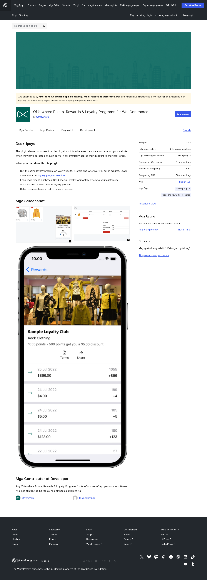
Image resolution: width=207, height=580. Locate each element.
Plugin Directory (20, 15)
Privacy (16, 544)
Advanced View (147, 203)
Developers (92, 539)
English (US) (185, 181)
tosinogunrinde (87, 497)
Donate (129, 539)
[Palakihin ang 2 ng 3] (125, 210)
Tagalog (45, 561)
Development (87, 130)
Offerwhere (42, 116)
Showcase (54, 529)
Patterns (53, 544)
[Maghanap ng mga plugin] (44, 26)
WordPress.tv (94, 544)
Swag (128, 544)
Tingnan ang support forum (154, 255)
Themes (53, 534)
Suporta (187, 130)
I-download (183, 114)
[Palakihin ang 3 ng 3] (125, 249)
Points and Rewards (171, 195)
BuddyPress (168, 544)
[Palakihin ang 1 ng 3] (67, 210)
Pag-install (67, 130)
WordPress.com (170, 529)
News (15, 534)
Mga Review (47, 130)
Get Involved (130, 529)
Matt (164, 534)
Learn (89, 529)
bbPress (166, 539)
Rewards (186, 195)
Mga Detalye (26, 130)
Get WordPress (192, 5)
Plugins (52, 539)
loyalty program (183, 189)
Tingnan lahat (183, 229)
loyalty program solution (51, 175)
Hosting (16, 539)
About (15, 529)
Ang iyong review (148, 229)
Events (127, 534)
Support (90, 534)
